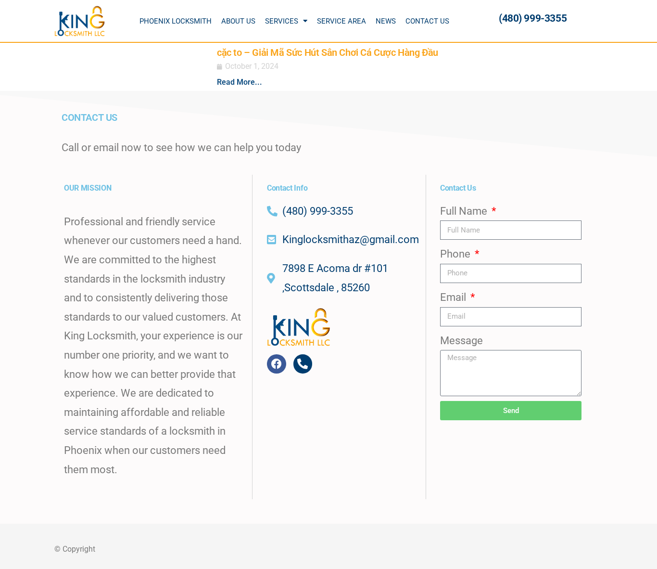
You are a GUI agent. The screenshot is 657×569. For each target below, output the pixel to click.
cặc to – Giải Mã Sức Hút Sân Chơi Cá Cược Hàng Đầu (327, 52)
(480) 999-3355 (533, 18)
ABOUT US (238, 21)
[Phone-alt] (303, 364)
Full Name (465, 211)
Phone (456, 254)
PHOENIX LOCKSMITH (175, 21)
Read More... (239, 82)
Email (454, 297)
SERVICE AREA (341, 21)
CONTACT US (427, 21)
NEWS (386, 21)
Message (461, 341)
